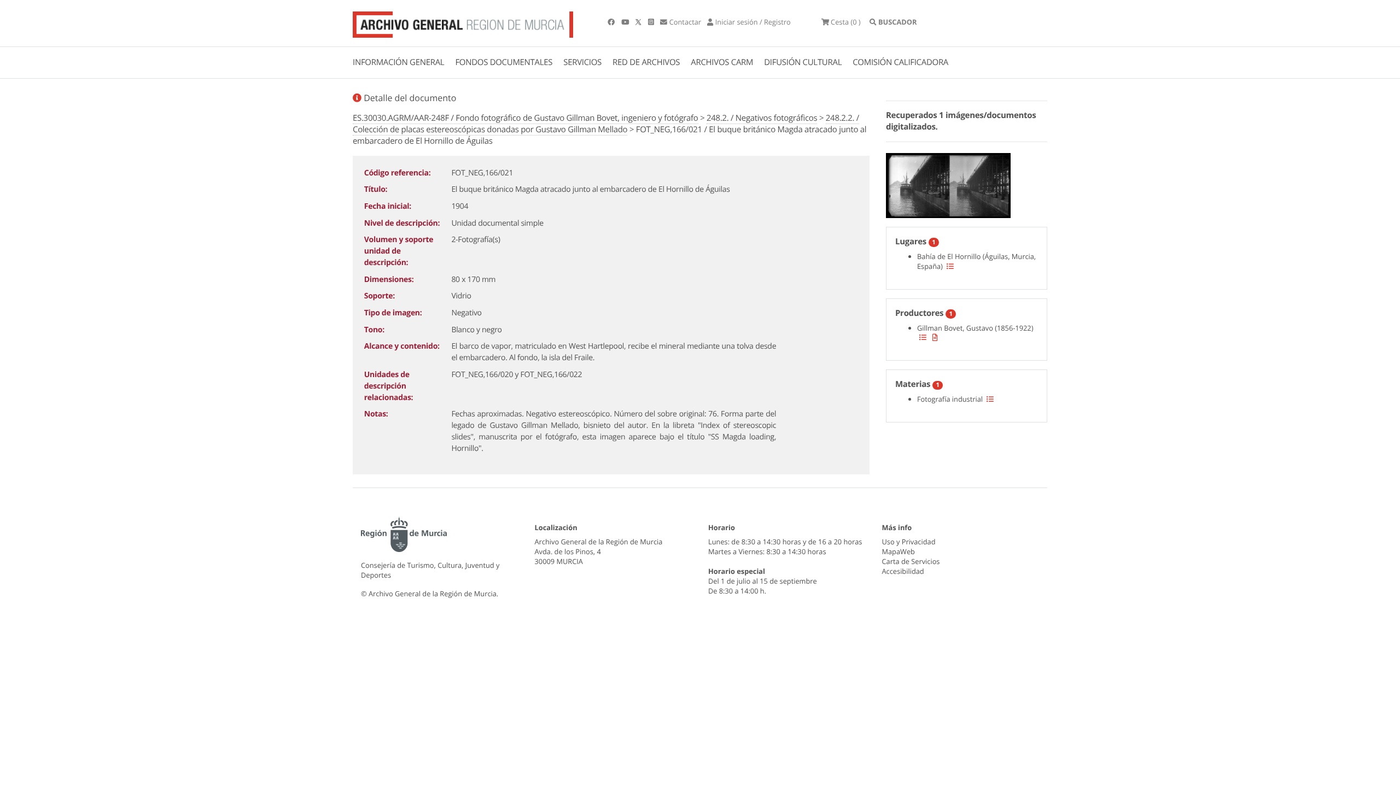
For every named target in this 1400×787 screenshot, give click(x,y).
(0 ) (846, 22)
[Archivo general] (463, 22)
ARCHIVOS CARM (722, 62)
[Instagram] (652, 22)
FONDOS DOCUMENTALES (503, 62)
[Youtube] (626, 22)
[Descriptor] (935, 337)
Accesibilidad (903, 571)
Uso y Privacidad (909, 542)
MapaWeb (898, 551)
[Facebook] (612, 22)
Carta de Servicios (911, 561)
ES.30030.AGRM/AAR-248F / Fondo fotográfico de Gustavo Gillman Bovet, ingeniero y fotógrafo (525, 118)
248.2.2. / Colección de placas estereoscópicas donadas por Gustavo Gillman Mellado (606, 124)
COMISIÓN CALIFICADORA (900, 62)
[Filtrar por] (950, 266)
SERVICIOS (582, 62)
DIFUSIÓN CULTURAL (803, 62)
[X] (639, 22)
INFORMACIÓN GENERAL (398, 62)
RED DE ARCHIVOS (646, 62)
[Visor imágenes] (948, 183)
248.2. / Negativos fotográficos (762, 118)
